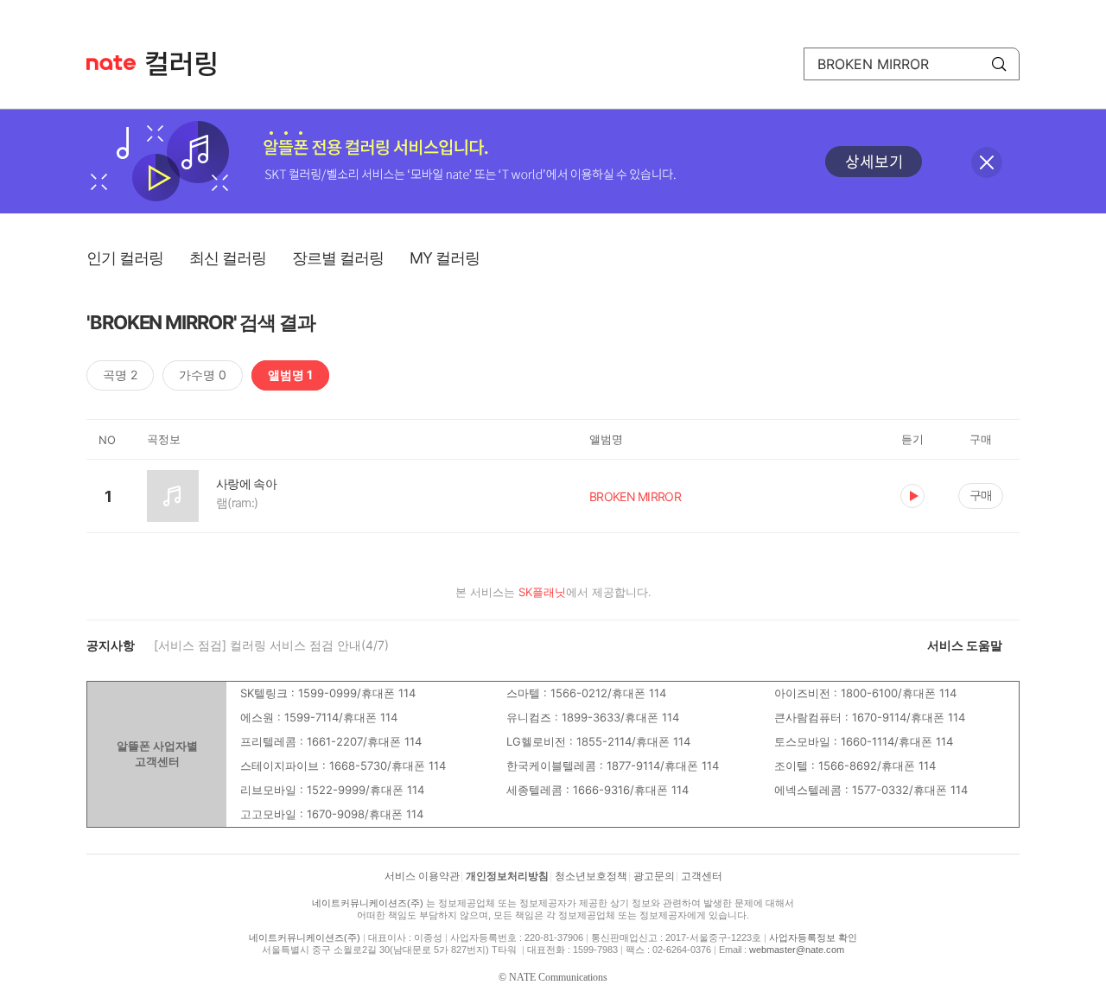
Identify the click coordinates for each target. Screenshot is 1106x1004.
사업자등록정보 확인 (813, 937)
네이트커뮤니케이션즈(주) (367, 903)
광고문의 (654, 876)
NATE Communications (558, 977)
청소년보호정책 (591, 876)
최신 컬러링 (227, 258)
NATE (111, 62)
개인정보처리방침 (507, 876)
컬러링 (189, 64)
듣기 (912, 496)
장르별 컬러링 (338, 258)
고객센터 (701, 876)
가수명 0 (202, 374)
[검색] (999, 64)
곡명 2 (120, 374)
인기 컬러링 (124, 258)
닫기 (986, 162)
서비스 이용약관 (422, 876)
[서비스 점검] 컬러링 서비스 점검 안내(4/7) (271, 645)
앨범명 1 (290, 374)
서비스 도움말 (964, 645)
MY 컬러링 (445, 258)
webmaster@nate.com (796, 949)
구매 (980, 494)
